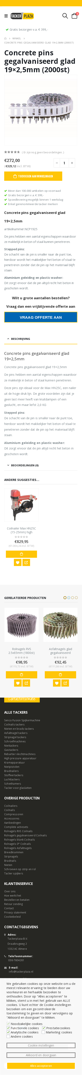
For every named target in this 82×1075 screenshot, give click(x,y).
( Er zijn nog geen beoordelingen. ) (43, 152)
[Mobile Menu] (7, 15)
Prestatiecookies (58, 1028)
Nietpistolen (11, 766)
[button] (65, 597)
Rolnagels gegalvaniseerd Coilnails (25, 835)
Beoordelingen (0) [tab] (24, 465)
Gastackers (11, 749)
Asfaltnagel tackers (16, 733)
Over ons (10, 891)
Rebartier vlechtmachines (20, 754)
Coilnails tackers (14, 724)
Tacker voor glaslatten (18, 787)
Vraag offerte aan (41, 317)
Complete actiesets (16, 827)
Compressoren (13, 814)
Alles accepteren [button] (41, 1066)
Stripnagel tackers (15, 737)
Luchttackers (12, 779)
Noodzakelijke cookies (26, 1024)
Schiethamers (12, 783)
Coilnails (9, 810)
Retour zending (13, 904)
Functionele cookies (25, 1028)
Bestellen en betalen (16, 899)
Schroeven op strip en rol (20, 869)
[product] (21, 505)
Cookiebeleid (12, 916)
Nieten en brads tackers (19, 728)
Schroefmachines (15, 741)
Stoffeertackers (13, 775)
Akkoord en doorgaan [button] (41, 1055)
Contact (9, 908)
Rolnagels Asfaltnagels (18, 848)
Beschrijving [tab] (20, 339)
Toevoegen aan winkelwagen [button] (21, 554)
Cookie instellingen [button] (41, 1045)
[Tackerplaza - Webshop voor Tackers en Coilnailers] (22, 15)
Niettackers (11, 745)
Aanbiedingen (12, 822)
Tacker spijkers (13, 873)
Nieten (8, 865)
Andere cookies (22, 1036)
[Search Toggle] (65, 16)
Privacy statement (15, 912)
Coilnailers (10, 805)
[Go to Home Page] (5, 38)
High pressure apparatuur (20, 758)
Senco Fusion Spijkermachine (22, 720)
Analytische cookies (24, 1032)
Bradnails (10, 860)
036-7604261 (16, 960)
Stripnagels (11, 856)
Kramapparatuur (14, 762)
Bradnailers (11, 771)
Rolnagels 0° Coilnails (17, 843)
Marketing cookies (59, 1032)
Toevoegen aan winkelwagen (35, 176)
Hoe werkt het (12, 895)
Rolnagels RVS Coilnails (18, 831)
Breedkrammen (13, 852)
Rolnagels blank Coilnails (19, 839)
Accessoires (11, 818)
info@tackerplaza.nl (21, 971)
